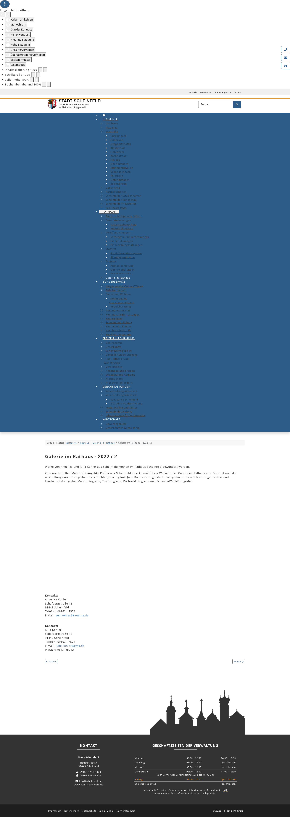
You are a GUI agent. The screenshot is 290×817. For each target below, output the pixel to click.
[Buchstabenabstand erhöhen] (49, 84)
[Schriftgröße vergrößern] (38, 74)
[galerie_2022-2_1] (75, 514)
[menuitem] (104, 115)
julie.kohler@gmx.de (70, 646)
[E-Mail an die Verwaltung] (285, 57)
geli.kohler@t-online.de (72, 615)
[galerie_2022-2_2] (137, 514)
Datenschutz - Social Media (98, 810)
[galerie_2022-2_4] (75, 561)
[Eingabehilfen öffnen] (5, 4)
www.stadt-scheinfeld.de (88, 784)
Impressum (54, 810)
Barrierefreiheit (126, 810)
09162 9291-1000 (90, 771)
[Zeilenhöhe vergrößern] (37, 79)
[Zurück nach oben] (284, 801)
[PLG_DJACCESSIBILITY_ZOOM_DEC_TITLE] (40, 69)
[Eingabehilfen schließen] (8, 14)
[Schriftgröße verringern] (33, 74)
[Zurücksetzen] (2, 14)
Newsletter (206, 92)
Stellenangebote (223, 92)
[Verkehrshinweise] (285, 65)
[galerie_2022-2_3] (199, 514)
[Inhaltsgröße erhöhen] (45, 69)
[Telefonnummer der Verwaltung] (285, 49)
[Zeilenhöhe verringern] (32, 79)
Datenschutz (71, 810)
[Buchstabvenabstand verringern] (44, 84)
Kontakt (193, 92)
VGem (238, 92)
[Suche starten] (237, 104)
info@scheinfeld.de (90, 781)
